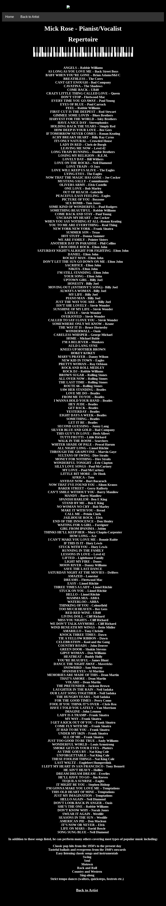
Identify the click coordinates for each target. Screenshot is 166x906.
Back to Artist (29, 16)
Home (9, 16)
